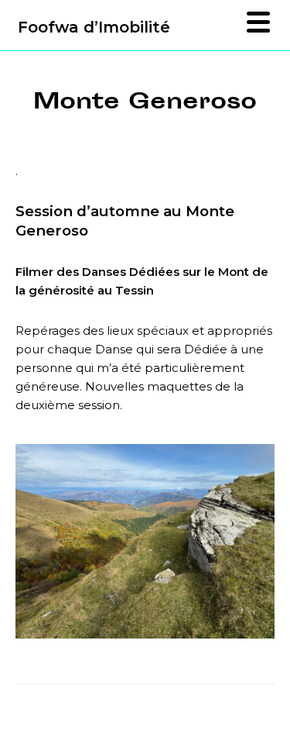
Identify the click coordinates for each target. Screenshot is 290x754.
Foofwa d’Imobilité (94, 27)
